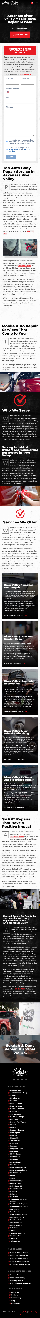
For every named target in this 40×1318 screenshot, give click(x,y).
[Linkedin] (26, 1079)
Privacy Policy (25, 74)
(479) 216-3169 (19, 989)
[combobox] (8, 92)
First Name (10, 79)
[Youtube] (22, 1079)
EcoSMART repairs (17, 837)
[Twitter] (18, 1079)
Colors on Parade (24, 265)
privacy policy (14, 149)
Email (8, 97)
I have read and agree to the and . (20, 149)
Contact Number (12, 88)
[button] (37, 3)
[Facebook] (14, 1079)
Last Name (25, 79)
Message (9, 107)
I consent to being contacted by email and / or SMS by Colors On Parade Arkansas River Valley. (21, 141)
